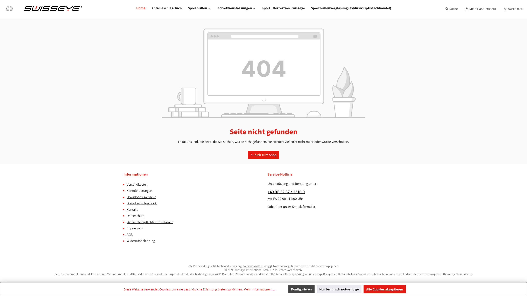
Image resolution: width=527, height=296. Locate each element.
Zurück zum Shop (263, 155)
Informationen (136, 174)
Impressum (135, 228)
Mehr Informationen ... (259, 289)
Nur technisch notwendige (339, 289)
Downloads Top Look (142, 203)
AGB (130, 234)
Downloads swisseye (141, 197)
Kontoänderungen (139, 190)
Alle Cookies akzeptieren (384, 289)
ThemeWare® (464, 274)
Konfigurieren (301, 289)
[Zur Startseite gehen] (43, 8)
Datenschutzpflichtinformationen (150, 222)
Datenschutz (135, 216)
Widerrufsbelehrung (141, 241)
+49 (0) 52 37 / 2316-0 (286, 191)
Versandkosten (137, 184)
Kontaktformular (303, 207)
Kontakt (132, 209)
